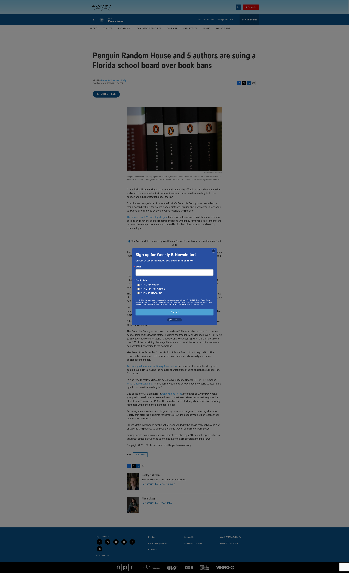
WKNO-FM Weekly (149, 284)
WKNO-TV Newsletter (151, 292)
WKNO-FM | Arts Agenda (152, 288)
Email (138, 266)
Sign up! (175, 311)
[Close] (214, 250)
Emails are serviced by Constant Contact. (191, 304)
